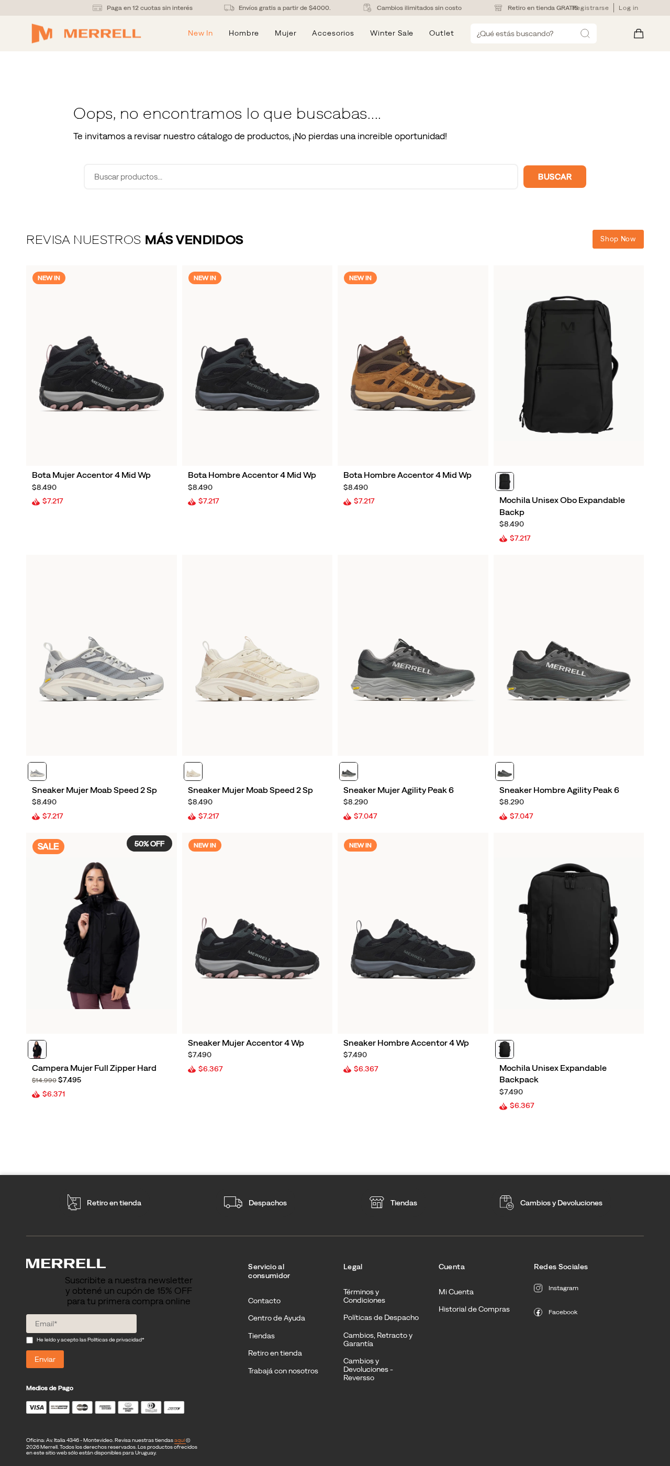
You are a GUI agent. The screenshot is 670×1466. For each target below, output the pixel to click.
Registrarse (590, 8)
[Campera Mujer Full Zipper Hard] (101, 933)
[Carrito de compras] (639, 33)
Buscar (555, 176)
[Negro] (504, 481)
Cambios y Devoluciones (561, 1203)
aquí (180, 1440)
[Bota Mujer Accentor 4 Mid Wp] (101, 365)
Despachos (268, 1203)
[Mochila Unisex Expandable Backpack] (569, 933)
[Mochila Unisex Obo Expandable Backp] (569, 365)
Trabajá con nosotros (283, 1371)
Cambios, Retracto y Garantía (377, 1339)
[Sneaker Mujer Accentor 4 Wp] (257, 933)
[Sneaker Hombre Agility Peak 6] (569, 655)
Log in (629, 8)
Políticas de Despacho (381, 1317)
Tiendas (403, 1203)
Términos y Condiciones (364, 1296)
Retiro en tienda (114, 1203)
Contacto (264, 1300)
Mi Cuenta (456, 1292)
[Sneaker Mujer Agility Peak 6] (413, 655)
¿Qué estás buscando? (515, 33)
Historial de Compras (474, 1309)
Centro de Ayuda (276, 1318)
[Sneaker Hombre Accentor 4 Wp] (413, 933)
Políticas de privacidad (114, 1339)
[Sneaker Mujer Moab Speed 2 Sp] (101, 655)
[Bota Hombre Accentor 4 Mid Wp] (257, 365)
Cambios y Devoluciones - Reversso (368, 1369)
